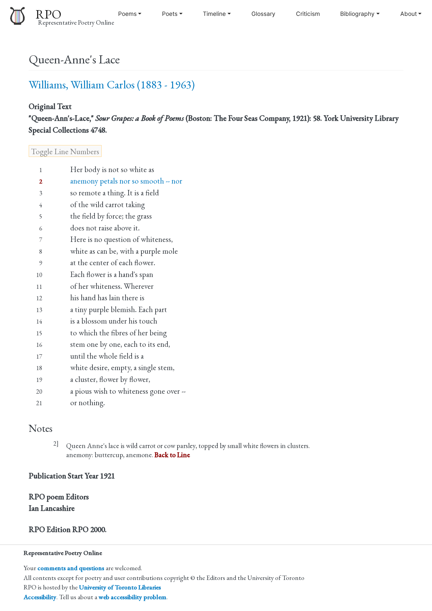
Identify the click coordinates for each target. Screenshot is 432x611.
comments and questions (70, 568)
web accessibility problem (132, 597)
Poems (127, 13)
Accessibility (40, 597)
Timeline (214, 13)
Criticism (308, 13)
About (408, 13)
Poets (170, 13)
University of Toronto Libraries (120, 587)
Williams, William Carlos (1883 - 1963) (112, 84)
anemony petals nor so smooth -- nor (126, 181)
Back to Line (172, 454)
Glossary (263, 13)
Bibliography (357, 13)
